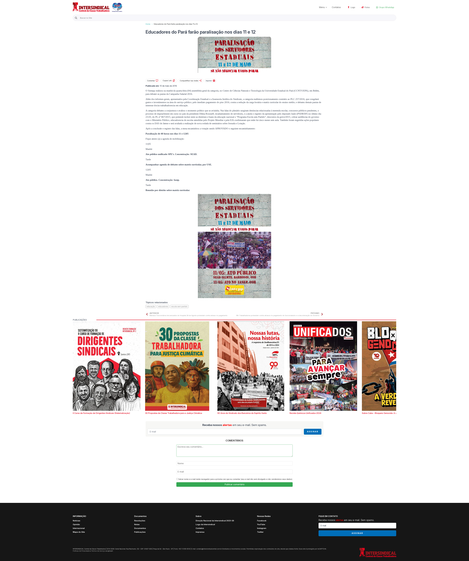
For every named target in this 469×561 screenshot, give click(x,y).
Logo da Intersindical (205, 524)
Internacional (79, 528)
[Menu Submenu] (327, 7)
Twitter (260, 532)
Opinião (76, 524)
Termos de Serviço (98, 551)
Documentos (140, 528)
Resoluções (139, 520)
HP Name (73, 23)
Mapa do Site (79, 532)
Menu (322, 7)
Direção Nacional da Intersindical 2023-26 (215, 520)
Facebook (261, 520)
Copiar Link (167, 80)
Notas (137, 524)
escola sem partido (179, 306)
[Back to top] (463, 555)
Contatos (336, 7)
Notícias (76, 520)
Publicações (140, 532)
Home (148, 24)
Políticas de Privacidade (81, 551)
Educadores (163, 306)
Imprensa (200, 532)
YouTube (261, 524)
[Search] (76, 18)
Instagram (261, 528)
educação (151, 306)
